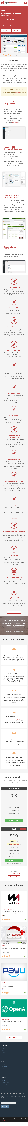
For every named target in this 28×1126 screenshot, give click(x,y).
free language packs (18, 719)
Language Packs (5, 1084)
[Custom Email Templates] (14, 266)
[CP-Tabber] (14, 935)
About (3, 1048)
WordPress (3, 1120)
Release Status (5, 1086)
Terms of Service (18, 1118)
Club (3, 1068)
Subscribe (5, 1106)
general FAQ (13, 874)
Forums (3, 1080)
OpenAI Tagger (7, 1019)
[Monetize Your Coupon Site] (14, 133)
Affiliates (4, 1052)
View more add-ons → (14, 1037)
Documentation (5, 1082)
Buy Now (16, 30)
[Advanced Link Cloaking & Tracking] (14, 179)
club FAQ (19, 874)
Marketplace (15, 122)
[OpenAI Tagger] (14, 1008)
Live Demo (6, 30)
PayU (3, 982)
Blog (3, 1050)
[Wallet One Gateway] (14, 899)
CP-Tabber (5, 946)
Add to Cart (14, 820)
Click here (17, 92)
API (3, 1070)
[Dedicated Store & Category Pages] (14, 228)
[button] (3, 625)
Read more (14, 518)
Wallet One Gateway (8, 909)
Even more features (14, 612)
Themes (4, 1064)
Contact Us (4, 1054)
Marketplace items (14, 844)
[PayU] (14, 972)
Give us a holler (14, 877)
